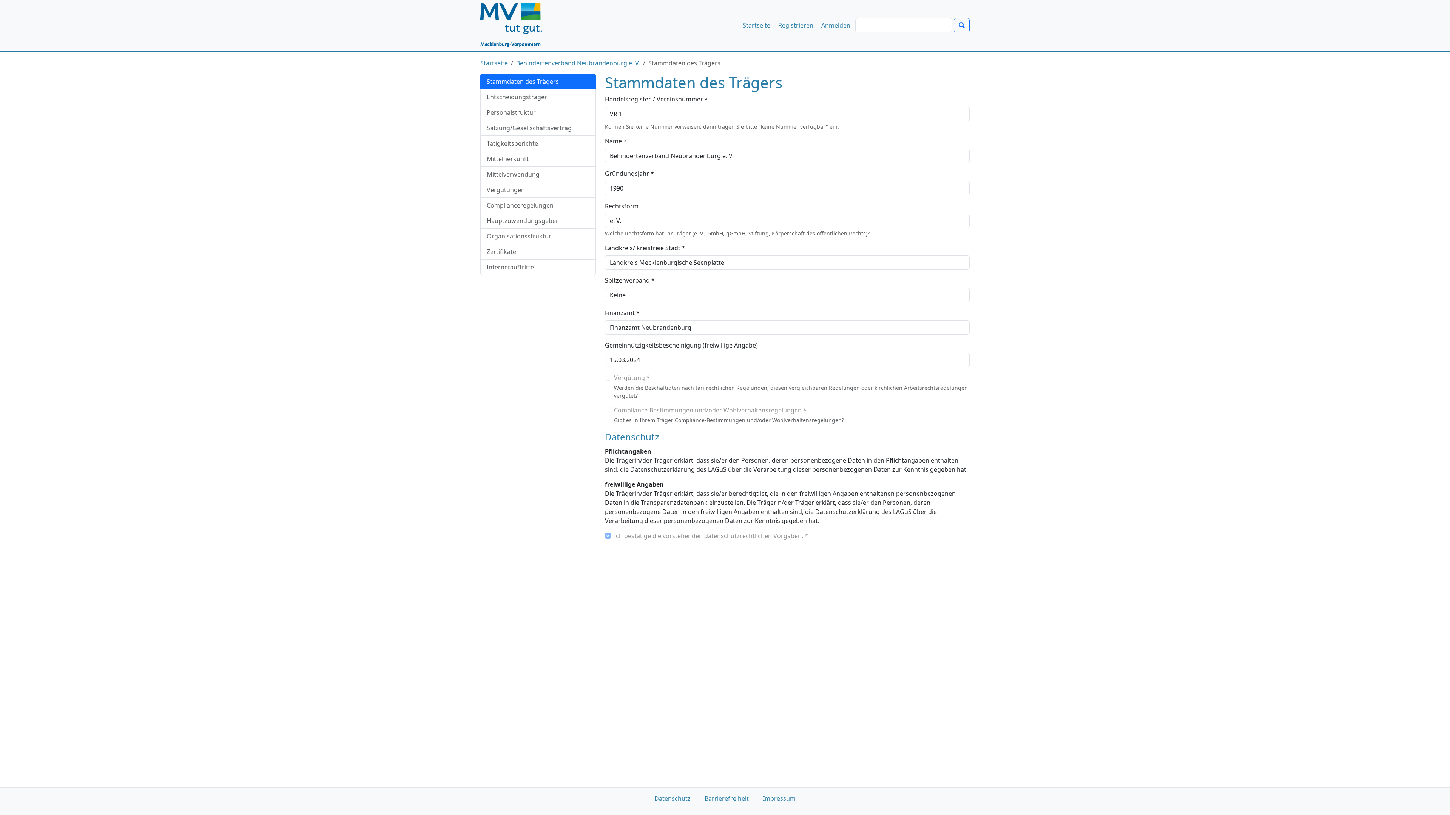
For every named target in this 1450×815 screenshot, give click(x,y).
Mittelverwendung (513, 174)
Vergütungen (506, 190)
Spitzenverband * (630, 280)
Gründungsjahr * (629, 173)
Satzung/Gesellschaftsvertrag (529, 128)
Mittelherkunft (508, 159)
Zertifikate (501, 252)
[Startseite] (514, 25)
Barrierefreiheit (727, 798)
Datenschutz (672, 798)
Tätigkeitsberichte (512, 143)
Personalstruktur (511, 112)
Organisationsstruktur (519, 236)
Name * (616, 141)
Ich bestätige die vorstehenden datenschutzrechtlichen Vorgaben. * (711, 536)
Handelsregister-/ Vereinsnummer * (656, 99)
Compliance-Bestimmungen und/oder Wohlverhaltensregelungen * (710, 410)
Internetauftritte (510, 267)
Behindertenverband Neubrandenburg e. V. (578, 63)
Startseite (756, 25)
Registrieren (795, 25)
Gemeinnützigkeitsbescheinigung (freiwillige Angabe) (681, 345)
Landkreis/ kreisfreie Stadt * (645, 248)
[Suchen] (962, 25)
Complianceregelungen (520, 205)
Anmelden (835, 25)
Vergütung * (632, 378)
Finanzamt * (622, 313)
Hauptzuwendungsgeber (522, 221)
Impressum (779, 798)
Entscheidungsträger (517, 97)
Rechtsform (622, 206)
